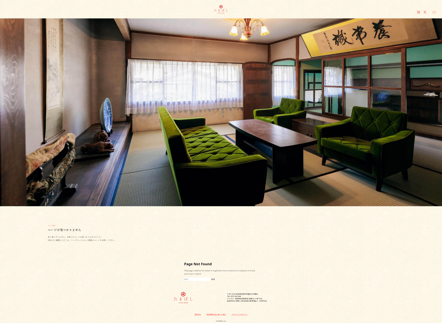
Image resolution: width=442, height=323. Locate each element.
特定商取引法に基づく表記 (216, 314)
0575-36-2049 (236, 296)
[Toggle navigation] (434, 12)
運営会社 (198, 314)
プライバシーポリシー (239, 314)
